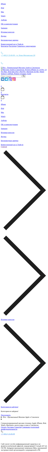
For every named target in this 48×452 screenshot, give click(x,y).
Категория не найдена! (9, 407)
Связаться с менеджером (26, 46)
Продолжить (5, 415)
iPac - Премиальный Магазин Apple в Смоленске (21, 417)
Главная (4, 147)
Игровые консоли (7, 319)
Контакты (4, 46)
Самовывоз (26, 427)
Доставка (10, 427)
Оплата (3, 427)
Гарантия (17, 427)
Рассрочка (13, 46)
